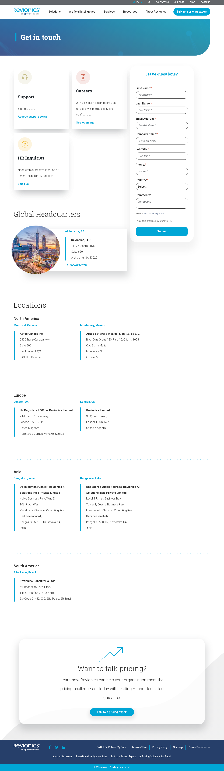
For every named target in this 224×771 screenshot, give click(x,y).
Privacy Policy (159, 747)
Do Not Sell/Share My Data (111, 747)
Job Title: (142, 149)
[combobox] (137, 2)
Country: (141, 180)
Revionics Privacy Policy (153, 213)
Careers (205, 2)
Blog (192, 2)
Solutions (54, 11)
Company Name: (146, 134)
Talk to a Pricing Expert (123, 756)
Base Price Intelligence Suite (91, 756)
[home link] (27, 11)
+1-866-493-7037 (76, 265)
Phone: (140, 164)
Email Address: (145, 118)
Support (179, 2)
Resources (130, 11)
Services (109, 11)
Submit (162, 231)
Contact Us (162, 2)
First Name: (143, 88)
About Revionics (156, 11)
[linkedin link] (63, 747)
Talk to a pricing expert (192, 11)
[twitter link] (56, 747)
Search (149, 2)
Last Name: (143, 103)
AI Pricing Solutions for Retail (155, 756)
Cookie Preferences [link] (199, 747)
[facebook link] (49, 747)
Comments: (143, 195)
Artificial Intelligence (82, 11)
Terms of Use (139, 747)
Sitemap (178, 747)
